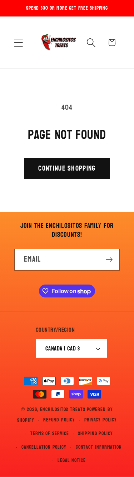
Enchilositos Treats (62, 409)
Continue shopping (66, 168)
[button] (18, 42)
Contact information (99, 447)
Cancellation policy (43, 447)
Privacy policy (100, 419)
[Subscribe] (109, 260)
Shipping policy (95, 433)
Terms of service (49, 433)
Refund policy (59, 419)
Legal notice (72, 460)
